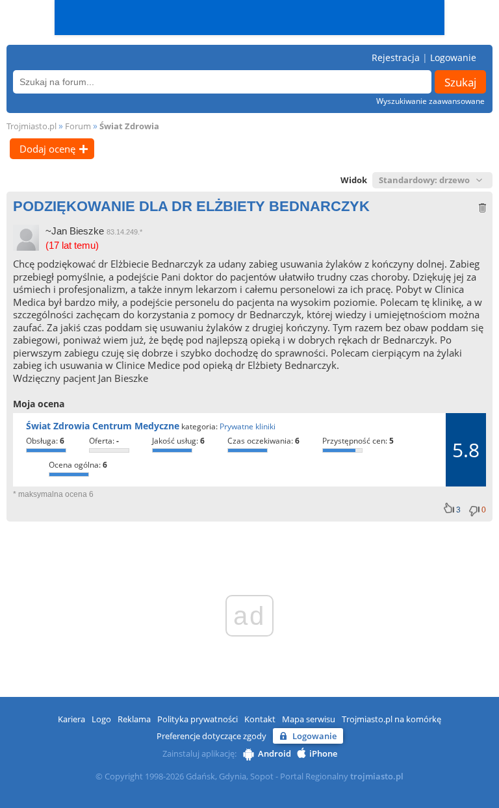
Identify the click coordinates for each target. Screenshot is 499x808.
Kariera (71, 719)
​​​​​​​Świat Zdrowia (129, 126)
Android (274, 753)
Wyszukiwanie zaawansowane (430, 101)
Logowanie (453, 57)
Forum (78, 126)
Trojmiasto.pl (31, 126)
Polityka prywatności (197, 719)
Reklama (134, 719)
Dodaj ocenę (47, 148)
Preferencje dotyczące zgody (211, 736)
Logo (101, 719)
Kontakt (259, 719)
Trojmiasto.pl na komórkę (391, 719)
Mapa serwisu (308, 719)
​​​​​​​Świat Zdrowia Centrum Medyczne (102, 426)
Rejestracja (396, 57)
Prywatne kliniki (247, 426)
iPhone (323, 753)
